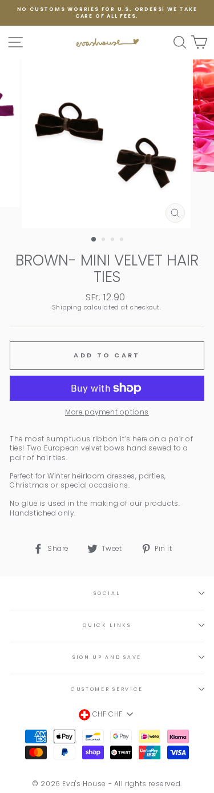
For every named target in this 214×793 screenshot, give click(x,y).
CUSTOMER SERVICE (107, 689)
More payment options (107, 412)
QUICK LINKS (107, 625)
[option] (107, 13)
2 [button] (104, 240)
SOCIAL (107, 593)
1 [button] (94, 240)
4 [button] (123, 240)
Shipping (67, 308)
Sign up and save (107, 657)
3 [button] (113, 240)
